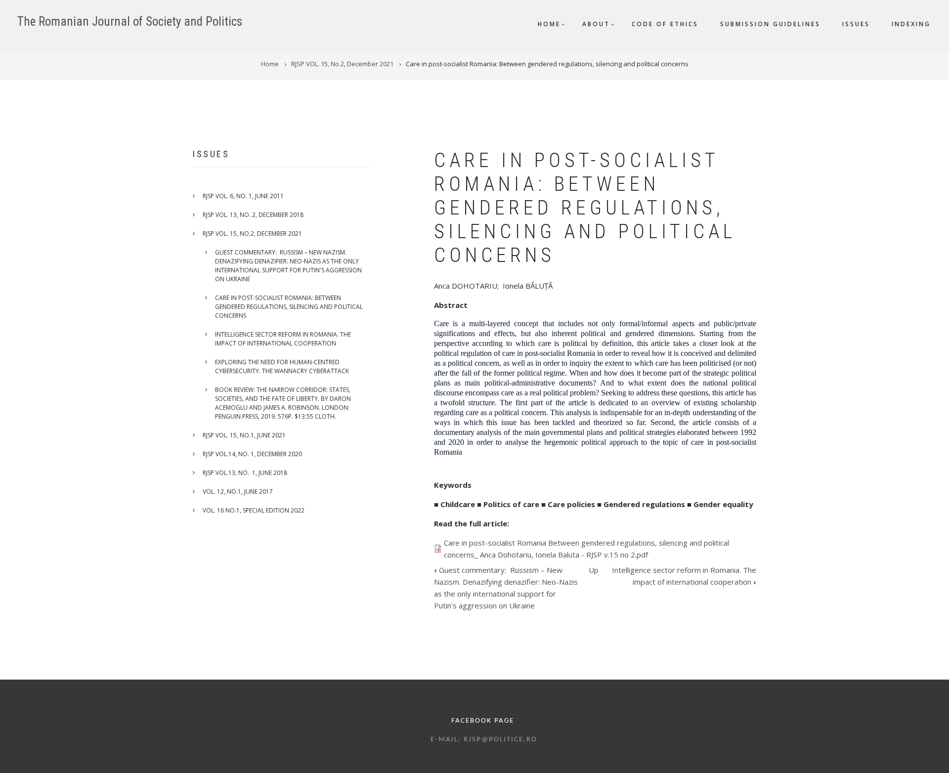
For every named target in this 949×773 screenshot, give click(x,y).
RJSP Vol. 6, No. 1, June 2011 (243, 196)
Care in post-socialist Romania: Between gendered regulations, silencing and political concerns (289, 307)
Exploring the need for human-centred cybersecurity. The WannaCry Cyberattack (282, 366)
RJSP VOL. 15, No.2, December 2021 (252, 233)
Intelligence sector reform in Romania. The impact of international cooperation (283, 338)
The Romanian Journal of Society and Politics (129, 21)
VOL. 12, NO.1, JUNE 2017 (238, 491)
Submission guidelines (770, 24)
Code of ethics (665, 24)
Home (549, 24)
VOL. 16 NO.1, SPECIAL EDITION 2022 (253, 510)
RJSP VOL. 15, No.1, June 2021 (244, 435)
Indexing (911, 24)
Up (594, 570)
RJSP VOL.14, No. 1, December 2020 (252, 454)
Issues (856, 24)
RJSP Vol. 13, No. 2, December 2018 (253, 215)
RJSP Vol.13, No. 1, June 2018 (245, 473)
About (596, 24)
